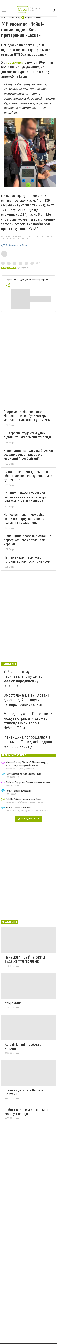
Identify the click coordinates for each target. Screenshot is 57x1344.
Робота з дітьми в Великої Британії (24, 1092)
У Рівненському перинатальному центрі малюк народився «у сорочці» (23, 678)
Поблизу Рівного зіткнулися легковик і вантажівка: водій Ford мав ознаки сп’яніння (25, 497)
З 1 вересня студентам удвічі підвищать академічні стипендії (28, 435)
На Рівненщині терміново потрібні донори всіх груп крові (27, 559)
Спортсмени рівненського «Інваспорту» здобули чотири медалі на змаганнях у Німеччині (28, 416)
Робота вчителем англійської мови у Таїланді (26, 1112)
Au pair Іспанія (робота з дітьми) (23, 1047)
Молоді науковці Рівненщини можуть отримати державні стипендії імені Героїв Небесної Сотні (28, 720)
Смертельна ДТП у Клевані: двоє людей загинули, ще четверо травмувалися (27, 700)
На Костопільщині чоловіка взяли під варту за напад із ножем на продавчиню (24, 519)
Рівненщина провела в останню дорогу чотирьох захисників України (27, 540)
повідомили (15, 62)
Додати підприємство (28, 818)
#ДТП (4, 245)
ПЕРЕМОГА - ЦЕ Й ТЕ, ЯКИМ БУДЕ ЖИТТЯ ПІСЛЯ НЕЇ (25, 959)
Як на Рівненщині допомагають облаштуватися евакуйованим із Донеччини (28, 476)
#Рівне (23, 245)
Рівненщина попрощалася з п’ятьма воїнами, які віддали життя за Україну (28, 742)
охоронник (13, 1003)
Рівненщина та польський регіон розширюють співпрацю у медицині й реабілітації (28, 454)
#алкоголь (14, 245)
